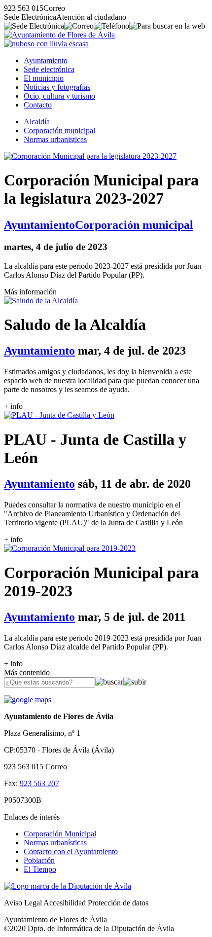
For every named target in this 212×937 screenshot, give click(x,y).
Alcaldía (37, 121)
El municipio (44, 78)
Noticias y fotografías (57, 87)
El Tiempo (40, 869)
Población (39, 860)
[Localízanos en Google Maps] (27, 699)
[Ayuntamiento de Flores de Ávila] (59, 35)
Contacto (38, 105)
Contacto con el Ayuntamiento (71, 851)
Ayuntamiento (46, 60)
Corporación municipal (59, 130)
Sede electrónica (49, 69)
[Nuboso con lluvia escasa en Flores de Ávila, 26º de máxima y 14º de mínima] (46, 43)
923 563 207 (39, 783)
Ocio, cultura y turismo (59, 96)
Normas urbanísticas (55, 842)
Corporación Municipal (60, 833)
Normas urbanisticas (55, 139)
